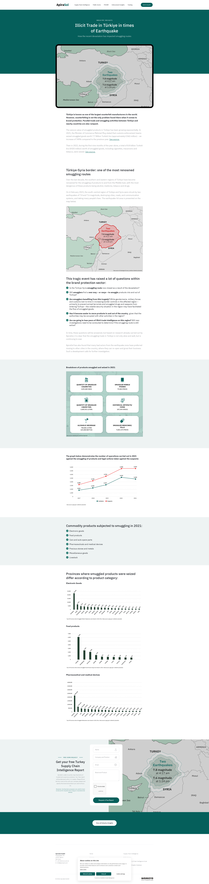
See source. (114, 139)
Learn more (83, 869)
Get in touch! (147, 5)
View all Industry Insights (104, 823)
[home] (62, 5)
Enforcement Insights (118, 5)
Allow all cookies (87, 874)
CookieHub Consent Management (107, 878)
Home (91, 853)
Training (130, 5)
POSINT (106, 5)
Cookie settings (121, 874)
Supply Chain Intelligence (82, 5)
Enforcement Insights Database (133, 865)
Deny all (103, 874)
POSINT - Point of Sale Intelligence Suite (135, 861)
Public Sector (97, 5)
